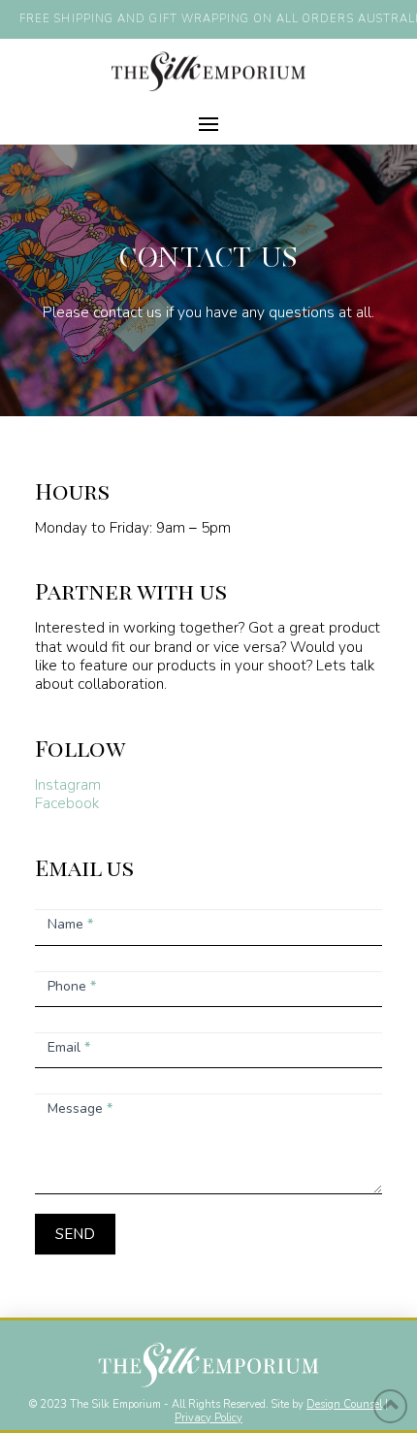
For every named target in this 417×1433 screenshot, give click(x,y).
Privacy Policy (208, 1418)
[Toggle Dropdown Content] (208, 124)
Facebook (67, 803)
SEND (75, 1234)
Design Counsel (344, 1404)
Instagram (68, 784)
